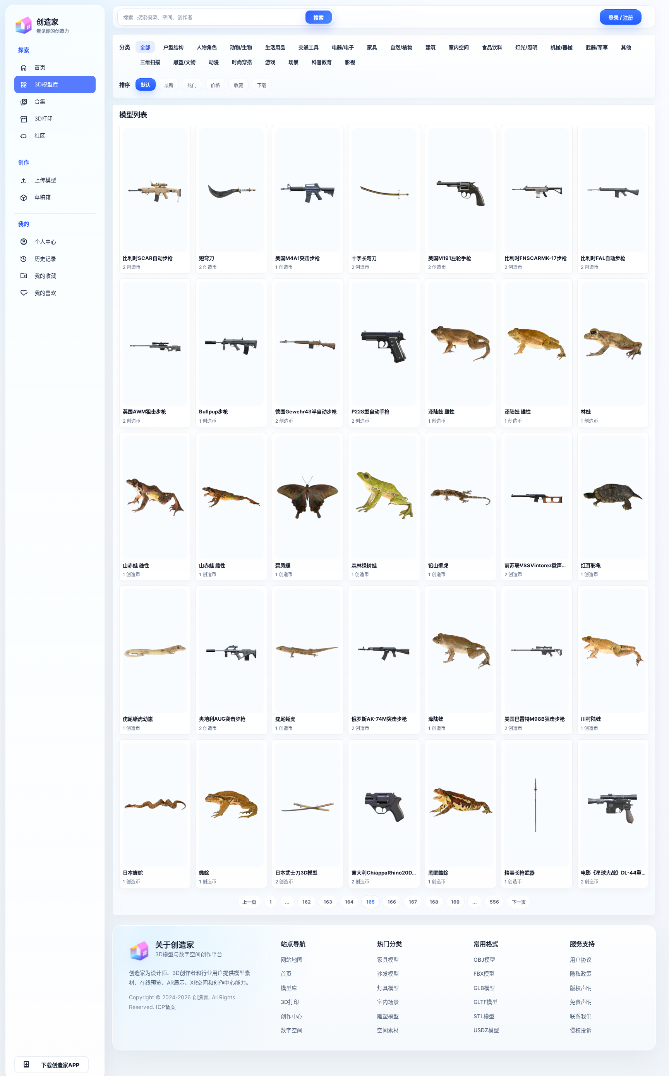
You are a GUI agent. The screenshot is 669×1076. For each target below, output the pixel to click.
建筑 (430, 47)
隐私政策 (581, 973)
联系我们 (581, 1016)
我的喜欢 (45, 292)
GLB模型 (484, 988)
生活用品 (275, 47)
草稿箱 (42, 197)
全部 (145, 47)
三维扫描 (150, 62)
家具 (372, 47)
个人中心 (45, 241)
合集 (39, 101)
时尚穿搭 (242, 62)
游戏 (270, 62)
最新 (168, 85)
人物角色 (207, 47)
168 (434, 902)
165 (370, 902)
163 (328, 902)
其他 (626, 47)
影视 (350, 62)
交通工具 (308, 47)
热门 (192, 85)
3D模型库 (46, 84)
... (287, 902)
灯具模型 (388, 988)
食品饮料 (492, 47)
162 (306, 902)
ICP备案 (166, 1007)
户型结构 (173, 47)
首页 (39, 67)
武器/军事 (597, 47)
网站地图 (291, 959)
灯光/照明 (526, 47)
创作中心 (291, 1016)
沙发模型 (388, 973)
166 (392, 902)
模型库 (289, 988)
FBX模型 (483, 973)
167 (413, 902)
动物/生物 (241, 47)
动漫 (214, 62)
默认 (145, 85)
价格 (215, 85)
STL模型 (483, 1016)
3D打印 (43, 118)
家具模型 (388, 959)
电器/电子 (343, 47)
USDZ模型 (486, 1030)
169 (455, 902)
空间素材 (388, 1030)
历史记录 (45, 258)
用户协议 (581, 959)
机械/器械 (562, 47)
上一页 (249, 902)
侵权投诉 (581, 1030)
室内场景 (388, 1002)
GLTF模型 (485, 1002)
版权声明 (581, 988)
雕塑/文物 (184, 62)
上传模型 (45, 180)
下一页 (519, 902)
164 (349, 902)
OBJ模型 (484, 959)
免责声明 (581, 1002)
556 (494, 902)
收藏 (238, 85)
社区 (39, 136)
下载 (261, 85)
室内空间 (459, 47)
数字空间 (291, 1030)
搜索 (319, 18)
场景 (293, 62)
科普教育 (322, 62)
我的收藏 (45, 275)
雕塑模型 (388, 1016)
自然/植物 (401, 47)
